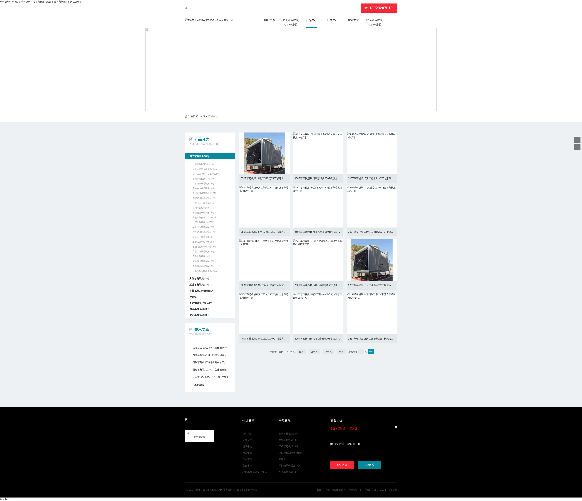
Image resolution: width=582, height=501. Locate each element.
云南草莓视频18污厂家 (203, 178)
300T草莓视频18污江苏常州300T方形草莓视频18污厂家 (372, 178)
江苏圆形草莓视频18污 (203, 183)
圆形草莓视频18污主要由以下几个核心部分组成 (211, 362)
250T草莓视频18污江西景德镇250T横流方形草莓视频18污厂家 (318, 285)
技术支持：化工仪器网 (360, 490)
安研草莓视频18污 (199, 315)
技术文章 (353, 20)
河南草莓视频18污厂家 (203, 164)
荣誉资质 (247, 440)
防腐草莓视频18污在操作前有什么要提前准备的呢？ (211, 347)
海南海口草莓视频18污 (203, 188)
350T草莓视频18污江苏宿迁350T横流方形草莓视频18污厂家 (265, 178)
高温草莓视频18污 (201, 256)
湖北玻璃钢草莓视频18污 (204, 198)
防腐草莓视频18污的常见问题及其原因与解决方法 (211, 355)
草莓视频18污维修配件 (201, 290)
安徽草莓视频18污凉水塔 (204, 217)
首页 (202, 116)
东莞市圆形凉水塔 (200, 208)
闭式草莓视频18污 (199, 309)
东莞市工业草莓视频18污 (204, 203)
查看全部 (199, 385)
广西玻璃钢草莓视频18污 (204, 232)
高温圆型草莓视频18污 (203, 266)
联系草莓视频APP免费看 (374, 22)
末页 (341, 351)
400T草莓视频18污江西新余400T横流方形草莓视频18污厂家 (318, 338)
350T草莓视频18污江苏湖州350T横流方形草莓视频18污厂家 (318, 178)
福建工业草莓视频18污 (203, 227)
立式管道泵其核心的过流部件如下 (210, 377)
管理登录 (392, 490)
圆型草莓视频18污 (199, 156)
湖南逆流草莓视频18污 (203, 212)
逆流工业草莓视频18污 (203, 237)
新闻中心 (332, 20)
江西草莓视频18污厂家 (203, 222)
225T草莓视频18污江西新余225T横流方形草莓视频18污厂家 (372, 285)
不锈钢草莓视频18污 (200, 303)
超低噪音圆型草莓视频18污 (205, 271)
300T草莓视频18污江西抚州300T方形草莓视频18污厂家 (265, 285)
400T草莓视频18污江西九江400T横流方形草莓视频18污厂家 (265, 338)
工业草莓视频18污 (199, 284)
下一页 (328, 351)
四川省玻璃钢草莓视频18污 (205, 174)
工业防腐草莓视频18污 (203, 242)
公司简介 (247, 433)
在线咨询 (342, 464)
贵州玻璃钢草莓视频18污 (204, 193)
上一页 (314, 351)
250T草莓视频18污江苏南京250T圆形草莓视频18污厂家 (318, 232)
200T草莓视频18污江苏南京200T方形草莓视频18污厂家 (372, 232)
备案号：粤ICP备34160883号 (331, 490)
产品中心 (311, 20)
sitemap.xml (380, 490)
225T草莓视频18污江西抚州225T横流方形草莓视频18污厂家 (372, 338)
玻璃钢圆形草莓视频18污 (204, 246)
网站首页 (269, 20)
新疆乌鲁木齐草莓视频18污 (205, 169)
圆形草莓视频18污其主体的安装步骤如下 (211, 369)
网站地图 (4, 499)
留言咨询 (247, 465)
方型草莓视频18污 (199, 278)
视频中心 (247, 446)
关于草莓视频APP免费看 (290, 22)
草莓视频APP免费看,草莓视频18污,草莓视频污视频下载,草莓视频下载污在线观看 (41, 1)
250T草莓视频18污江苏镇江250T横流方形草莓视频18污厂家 (265, 232)
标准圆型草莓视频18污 (203, 261)
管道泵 (193, 297)
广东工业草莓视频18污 (203, 251)
